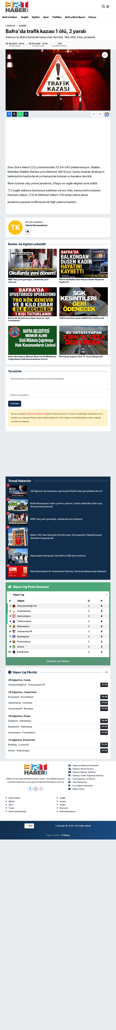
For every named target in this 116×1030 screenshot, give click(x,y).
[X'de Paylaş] (14, 114)
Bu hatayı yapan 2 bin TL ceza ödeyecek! (81, 357)
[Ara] (103, 6)
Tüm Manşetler (79, 782)
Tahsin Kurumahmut (36, 225)
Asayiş (22, 26)
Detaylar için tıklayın (58, 661)
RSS (31, 826)
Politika (56, 17)
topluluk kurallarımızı (36, 414)
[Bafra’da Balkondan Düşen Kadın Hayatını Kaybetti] (83, 263)
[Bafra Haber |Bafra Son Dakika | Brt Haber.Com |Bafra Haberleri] (17, 7)
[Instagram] (41, 788)
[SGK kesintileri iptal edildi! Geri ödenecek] (83, 301)
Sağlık (24, 17)
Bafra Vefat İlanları (17, 811)
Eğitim (36, 17)
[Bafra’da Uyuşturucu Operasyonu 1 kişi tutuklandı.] (32, 301)
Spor (46, 17)
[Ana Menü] (107, 6)
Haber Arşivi (78, 789)
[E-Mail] (27, 231)
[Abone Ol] (106, 114)
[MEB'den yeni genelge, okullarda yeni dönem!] (32, 263)
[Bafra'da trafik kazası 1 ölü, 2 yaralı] (58, 80)
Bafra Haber (9, 17)
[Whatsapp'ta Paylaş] (20, 114)
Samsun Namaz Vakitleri (84, 772)
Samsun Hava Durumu (82, 769)
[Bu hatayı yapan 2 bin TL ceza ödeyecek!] (83, 340)
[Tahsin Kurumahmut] (15, 227)
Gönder (14, 403)
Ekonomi (64, 808)
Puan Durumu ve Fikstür (83, 779)
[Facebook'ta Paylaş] (9, 114)
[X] (35, 788)
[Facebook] (30, 788)
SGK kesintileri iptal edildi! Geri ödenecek (81, 318)
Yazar (11, 808)
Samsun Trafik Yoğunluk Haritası (87, 775)
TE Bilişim (65, 835)
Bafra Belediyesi (75, 17)
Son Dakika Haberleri (82, 786)
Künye (92, 17)
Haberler (10, 26)
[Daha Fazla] (25, 114)
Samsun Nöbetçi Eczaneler (85, 765)
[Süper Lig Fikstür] (106, 672)
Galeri (63, 805)
